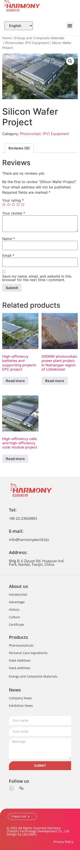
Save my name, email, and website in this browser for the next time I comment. (36, 278)
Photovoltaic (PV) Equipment (27, 43)
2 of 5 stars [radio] (8, 204)
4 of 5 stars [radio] (18, 204)
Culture (14, 617)
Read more (15, 381)
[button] (69, 25)
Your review (13, 213)
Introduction (18, 594)
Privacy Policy (63, 842)
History (14, 609)
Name (8, 238)
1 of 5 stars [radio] (4, 204)
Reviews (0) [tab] (19, 148)
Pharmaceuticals (21, 645)
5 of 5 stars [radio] (22, 204)
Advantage (17, 602)
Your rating (13, 200)
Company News (20, 698)
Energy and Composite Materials (33, 676)
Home (7, 38)
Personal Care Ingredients (28, 653)
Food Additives (20, 660)
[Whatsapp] (11, 788)
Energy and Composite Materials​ (39, 38)
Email (8, 255)
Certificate (16, 624)
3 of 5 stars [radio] (13, 204)
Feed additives (19, 668)
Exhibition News (21, 705)
